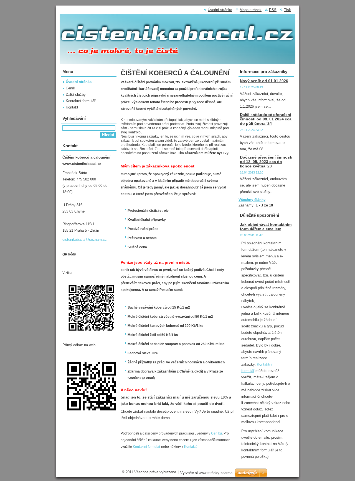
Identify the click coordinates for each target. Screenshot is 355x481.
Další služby (76, 94)
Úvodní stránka (79, 82)
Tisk (287, 10)
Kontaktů (190, 447)
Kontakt (72, 107)
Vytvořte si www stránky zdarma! (207, 473)
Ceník (70, 88)
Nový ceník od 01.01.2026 (264, 81)
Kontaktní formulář (146, 447)
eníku (218, 433)
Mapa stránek (251, 10)
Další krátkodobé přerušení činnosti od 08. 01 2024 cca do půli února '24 (265, 119)
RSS (273, 10)
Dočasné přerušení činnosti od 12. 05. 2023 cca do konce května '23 (266, 161)
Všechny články (252, 200)
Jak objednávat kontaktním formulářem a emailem (265, 226)
